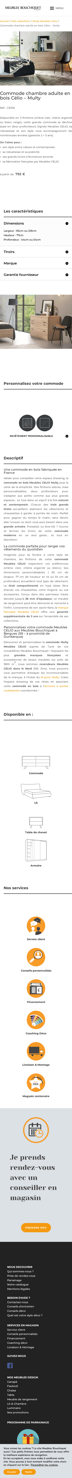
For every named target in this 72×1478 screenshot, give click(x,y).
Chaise (11, 1390)
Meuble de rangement (22, 1399)
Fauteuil (12, 1386)
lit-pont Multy (50, 677)
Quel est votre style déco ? (24, 1315)
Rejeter (28, 1471)
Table (10, 1395)
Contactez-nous (17, 1302)
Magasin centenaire (36, 1096)
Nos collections (20, 21)
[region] (36, 58)
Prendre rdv (36, 1227)
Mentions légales (18, 1289)
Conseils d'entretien (20, 1306)
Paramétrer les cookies (44, 1465)
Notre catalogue (18, 1284)
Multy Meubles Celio (44, 21)
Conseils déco (16, 1311)
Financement (36, 1002)
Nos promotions (18, 1412)
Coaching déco (17, 1343)
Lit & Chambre (16, 1403)
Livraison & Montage (36, 1064)
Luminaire (14, 1408)
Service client (36, 939)
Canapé (12, 1381)
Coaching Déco (36, 1033)
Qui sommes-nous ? (20, 1271)
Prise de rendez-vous (21, 1275)
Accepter (11, 1471)
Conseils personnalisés (36, 970)
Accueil (4, 21)
